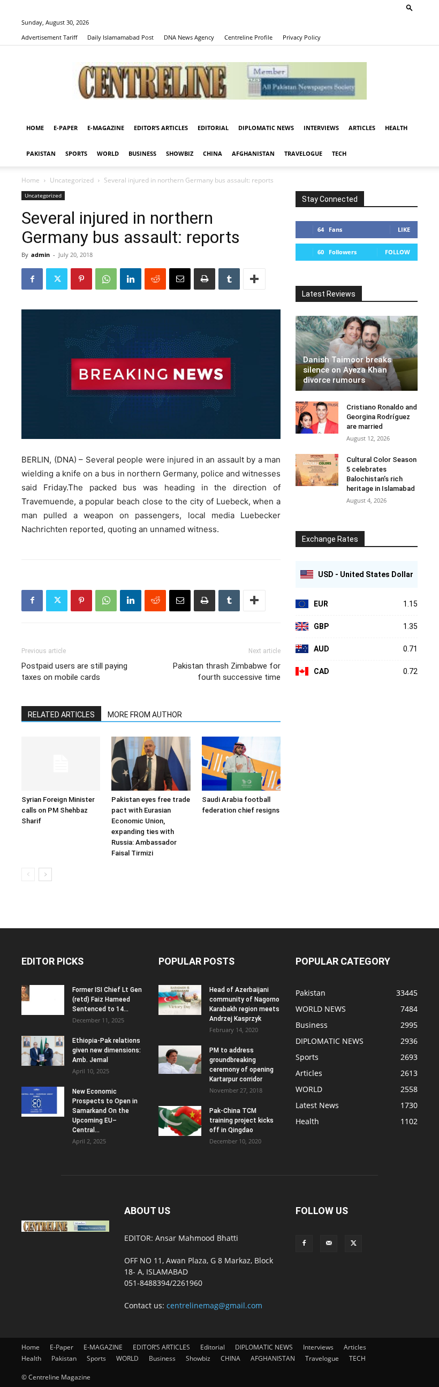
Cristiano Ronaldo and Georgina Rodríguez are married (381, 416)
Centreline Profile (248, 37)
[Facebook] (32, 279)
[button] (410, 7)
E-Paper (66, 128)
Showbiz (179, 153)
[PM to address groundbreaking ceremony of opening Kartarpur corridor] (179, 1059)
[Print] (204, 279)
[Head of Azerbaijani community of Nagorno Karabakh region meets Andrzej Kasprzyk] (179, 1000)
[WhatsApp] (106, 279)
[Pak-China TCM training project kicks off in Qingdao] (179, 1121)
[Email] (180, 279)
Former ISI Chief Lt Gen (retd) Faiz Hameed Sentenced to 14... (107, 999)
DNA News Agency (189, 37)
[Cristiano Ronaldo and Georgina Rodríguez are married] (317, 417)
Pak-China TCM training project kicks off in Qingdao (241, 1120)
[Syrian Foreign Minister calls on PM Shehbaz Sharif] (60, 764)
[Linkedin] (130, 279)
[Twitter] (56, 279)
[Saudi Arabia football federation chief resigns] (241, 764)
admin (40, 255)
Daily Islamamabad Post (120, 37)
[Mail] (328, 1243)
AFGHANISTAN (253, 153)
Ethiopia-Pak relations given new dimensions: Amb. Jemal (106, 1050)
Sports (76, 153)
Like (404, 229)
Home (35, 128)
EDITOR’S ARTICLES (161, 128)
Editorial (213, 128)
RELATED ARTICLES (61, 714)
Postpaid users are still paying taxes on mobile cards (74, 671)
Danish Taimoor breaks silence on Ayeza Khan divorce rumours (347, 370)
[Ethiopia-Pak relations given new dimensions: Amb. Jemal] (42, 1051)
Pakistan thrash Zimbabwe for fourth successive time (227, 671)
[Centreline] (219, 81)
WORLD (108, 153)
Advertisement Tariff (49, 37)
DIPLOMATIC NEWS (266, 128)
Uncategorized (72, 180)
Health (396, 128)
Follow (397, 252)
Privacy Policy (302, 37)
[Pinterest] (81, 279)
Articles (362, 128)
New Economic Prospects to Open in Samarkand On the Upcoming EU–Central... (105, 1111)
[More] (254, 279)
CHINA (212, 153)
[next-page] (45, 874)
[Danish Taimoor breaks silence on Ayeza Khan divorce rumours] (357, 353)
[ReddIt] (155, 279)
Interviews (321, 128)
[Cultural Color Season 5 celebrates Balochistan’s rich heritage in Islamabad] (317, 470)
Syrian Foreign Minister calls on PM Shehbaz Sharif (58, 810)
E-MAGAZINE (105, 128)
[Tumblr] (229, 279)
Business (142, 153)
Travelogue (303, 153)
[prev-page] (28, 874)
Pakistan (41, 153)
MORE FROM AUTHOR (145, 714)
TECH (339, 153)
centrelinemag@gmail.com (214, 1305)
